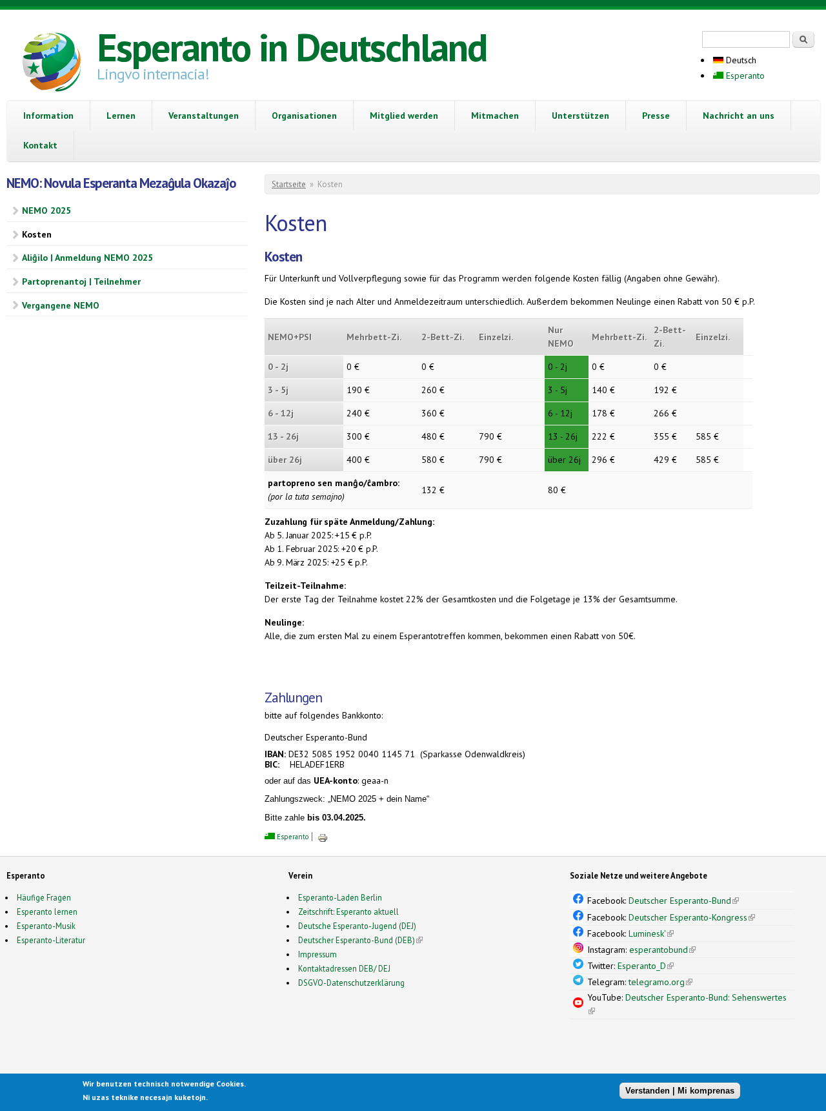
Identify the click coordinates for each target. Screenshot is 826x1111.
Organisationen (304, 115)
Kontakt (40, 145)
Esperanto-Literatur (51, 940)
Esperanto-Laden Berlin (340, 897)
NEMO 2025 (46, 210)
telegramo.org (660, 982)
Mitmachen (495, 115)
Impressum (317, 954)
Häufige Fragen (44, 897)
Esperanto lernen (47, 911)
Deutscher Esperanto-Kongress (692, 917)
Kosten (37, 234)
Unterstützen (580, 115)
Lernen (121, 115)
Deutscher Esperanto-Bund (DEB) (356, 940)
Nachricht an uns (738, 115)
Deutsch (739, 60)
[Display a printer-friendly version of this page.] (322, 836)
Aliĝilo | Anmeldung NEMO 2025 (87, 257)
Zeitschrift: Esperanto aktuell (348, 911)
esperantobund (662, 949)
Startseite (289, 184)
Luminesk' (651, 933)
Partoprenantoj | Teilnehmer (81, 281)
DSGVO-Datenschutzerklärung (351, 982)
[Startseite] (51, 64)
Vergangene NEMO (60, 305)
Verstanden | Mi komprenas (679, 1090)
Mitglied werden (404, 115)
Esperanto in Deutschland (292, 47)
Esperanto (744, 75)
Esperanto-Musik (46, 926)
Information (48, 115)
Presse (656, 115)
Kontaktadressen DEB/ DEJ (344, 968)
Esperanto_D (646, 966)
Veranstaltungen (203, 115)
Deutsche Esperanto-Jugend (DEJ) (357, 926)
